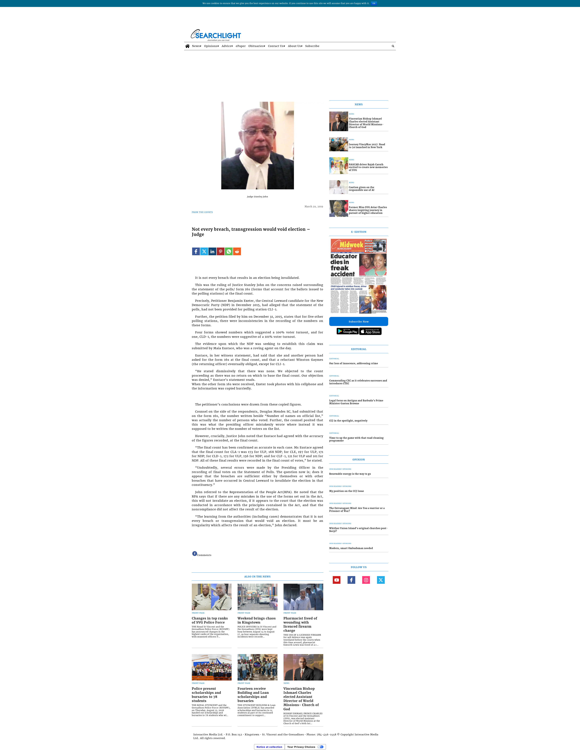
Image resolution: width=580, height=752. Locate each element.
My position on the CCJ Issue (346, 491)
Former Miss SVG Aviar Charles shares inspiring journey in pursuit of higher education (368, 210)
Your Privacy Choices (301, 746)
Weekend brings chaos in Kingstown (257, 620)
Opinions (211, 46)
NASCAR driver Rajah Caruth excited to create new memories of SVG (368, 167)
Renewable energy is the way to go (350, 474)
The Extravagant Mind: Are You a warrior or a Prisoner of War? (357, 509)
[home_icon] (187, 46)
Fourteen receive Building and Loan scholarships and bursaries (253, 695)
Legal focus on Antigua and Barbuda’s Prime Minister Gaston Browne (356, 402)
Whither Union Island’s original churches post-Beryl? (358, 530)
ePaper (241, 46)
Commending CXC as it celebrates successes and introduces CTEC (358, 382)
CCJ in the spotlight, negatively (348, 420)
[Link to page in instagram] (366, 580)
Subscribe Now (359, 321)
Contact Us (276, 46)
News (196, 46)
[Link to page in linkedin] (212, 251)
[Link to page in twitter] (204, 251)
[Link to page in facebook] (196, 251)
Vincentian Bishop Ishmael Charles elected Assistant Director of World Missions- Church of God (301, 699)
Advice (226, 46)
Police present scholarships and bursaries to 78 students (206, 695)
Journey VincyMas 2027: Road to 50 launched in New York (367, 146)
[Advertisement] (290, 73)
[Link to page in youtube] (336, 580)
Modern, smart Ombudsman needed (351, 548)
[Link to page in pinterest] (220, 251)
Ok (374, 3)
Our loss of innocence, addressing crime (353, 363)
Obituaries (256, 46)
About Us (294, 46)
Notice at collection (269, 746)
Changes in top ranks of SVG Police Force (210, 620)
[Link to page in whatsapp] (229, 251)
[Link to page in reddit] (237, 251)
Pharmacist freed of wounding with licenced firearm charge (300, 624)
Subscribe (312, 46)
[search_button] (393, 46)
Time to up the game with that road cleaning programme (356, 439)
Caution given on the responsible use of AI (361, 189)
